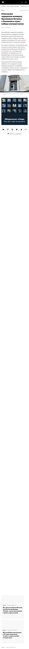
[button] (25, 2)
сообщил (23, 40)
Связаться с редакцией (15, 133)
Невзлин (3, 6)
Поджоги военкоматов (5, 27)
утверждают (5, 51)
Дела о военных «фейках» (13, 6)
